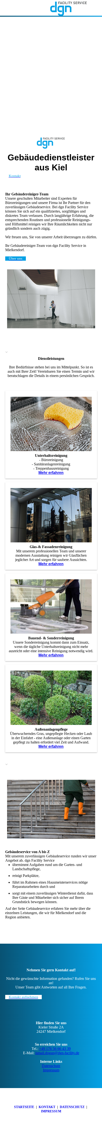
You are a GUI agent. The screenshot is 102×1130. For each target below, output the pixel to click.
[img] (69, 8)
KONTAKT (47, 1107)
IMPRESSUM (51, 1111)
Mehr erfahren (51, 473)
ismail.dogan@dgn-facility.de (57, 1053)
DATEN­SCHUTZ (72, 1107)
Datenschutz (51, 1066)
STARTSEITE (24, 1107)
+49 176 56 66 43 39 (55, 1049)
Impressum (51, 1070)
